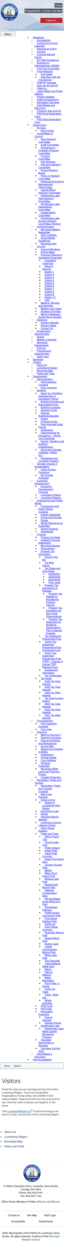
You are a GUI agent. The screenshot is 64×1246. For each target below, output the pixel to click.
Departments (46, 1221)
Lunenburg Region (15, 1137)
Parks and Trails (14, 1146)
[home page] (9, 12)
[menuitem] (46, 44)
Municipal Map (13, 1141)
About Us (10, 1132)
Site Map (57, 11)
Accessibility (18, 1221)
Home (58, 5)
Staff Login (50, 1215)
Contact (46, 11)
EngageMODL (33, 11)
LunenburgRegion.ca (19, 1111)
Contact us (14, 1215)
